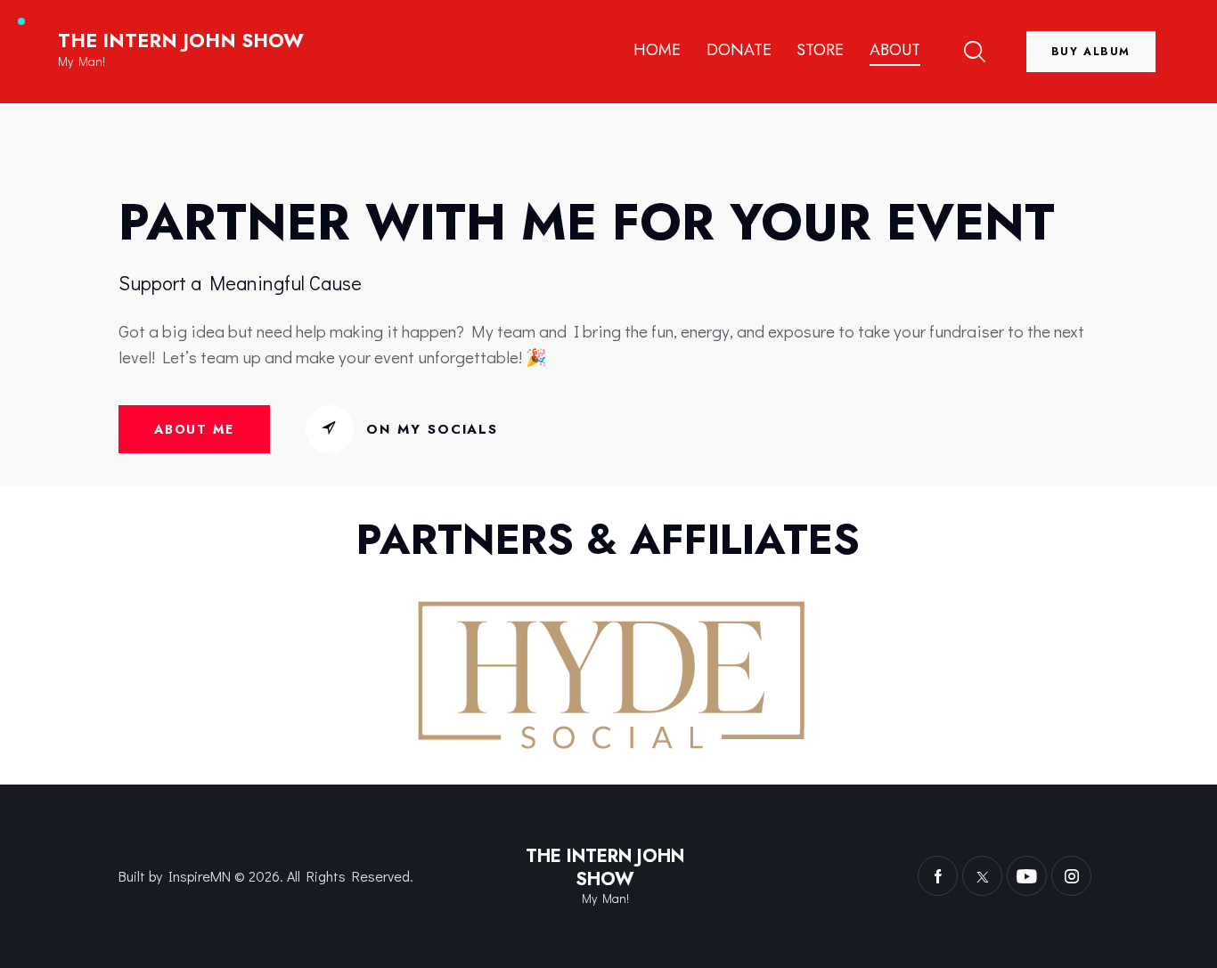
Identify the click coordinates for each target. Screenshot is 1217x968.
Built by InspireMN (174, 875)
